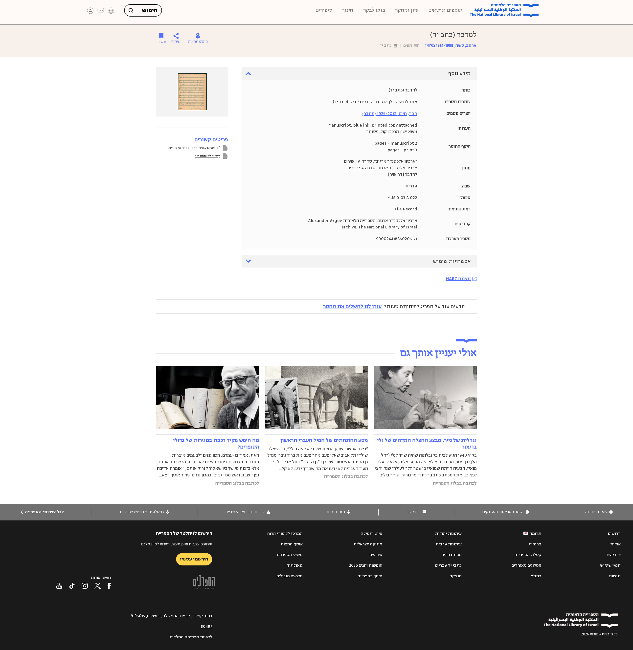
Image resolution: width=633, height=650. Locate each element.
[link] (599, 512)
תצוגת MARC (458, 278)
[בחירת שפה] (111, 10)
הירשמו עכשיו (194, 559)
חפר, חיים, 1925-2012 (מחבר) (389, 113)
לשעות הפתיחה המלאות (190, 637)
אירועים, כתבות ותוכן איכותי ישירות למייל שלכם (176, 544)
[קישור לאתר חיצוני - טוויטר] (97, 586)
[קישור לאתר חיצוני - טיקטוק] (72, 586)
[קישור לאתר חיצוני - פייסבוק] (109, 586)
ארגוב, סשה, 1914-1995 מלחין (450, 45)
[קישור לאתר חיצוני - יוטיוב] (59, 586)
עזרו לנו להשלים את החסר (352, 306)
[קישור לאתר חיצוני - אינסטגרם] (85, 586)
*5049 (206, 626)
